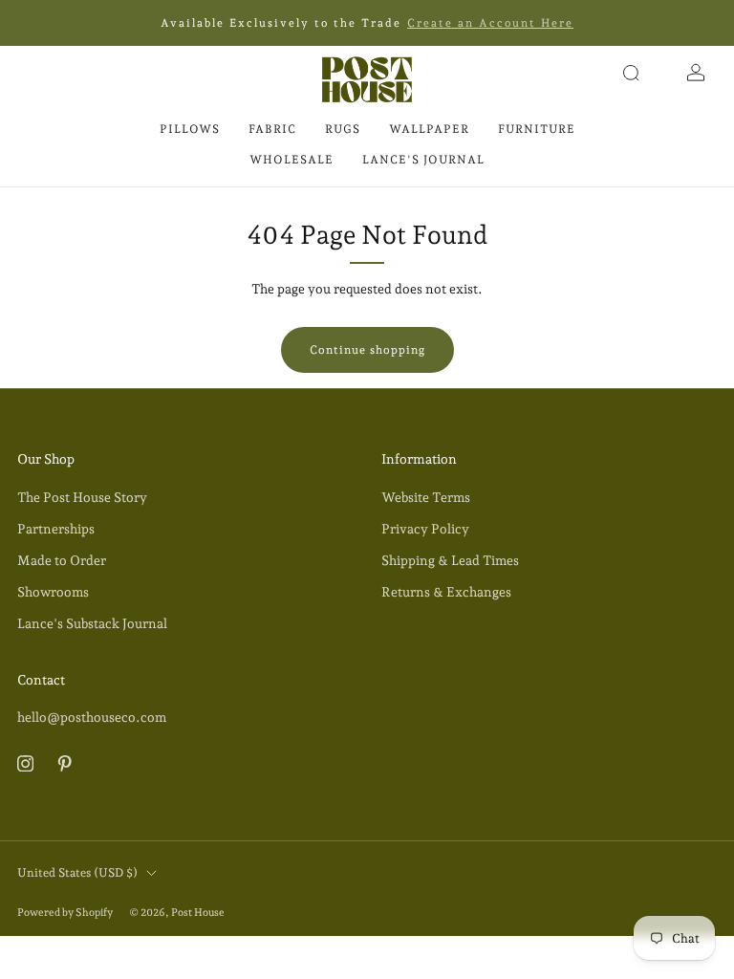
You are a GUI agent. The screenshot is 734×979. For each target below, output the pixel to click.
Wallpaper (429, 129)
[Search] (630, 72)
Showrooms (53, 591)
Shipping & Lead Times (450, 560)
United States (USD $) (77, 872)
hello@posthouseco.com (91, 717)
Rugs (342, 129)
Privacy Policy (425, 528)
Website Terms (425, 497)
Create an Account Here (490, 23)
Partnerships (56, 528)
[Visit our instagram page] (25, 763)
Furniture (536, 129)
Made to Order (61, 560)
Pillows (190, 129)
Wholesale (291, 159)
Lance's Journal (423, 159)
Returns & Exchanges (446, 591)
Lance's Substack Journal (92, 623)
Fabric (272, 129)
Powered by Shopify (65, 912)
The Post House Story (82, 497)
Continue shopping (367, 350)
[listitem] (367, 23)
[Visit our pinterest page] (64, 763)
